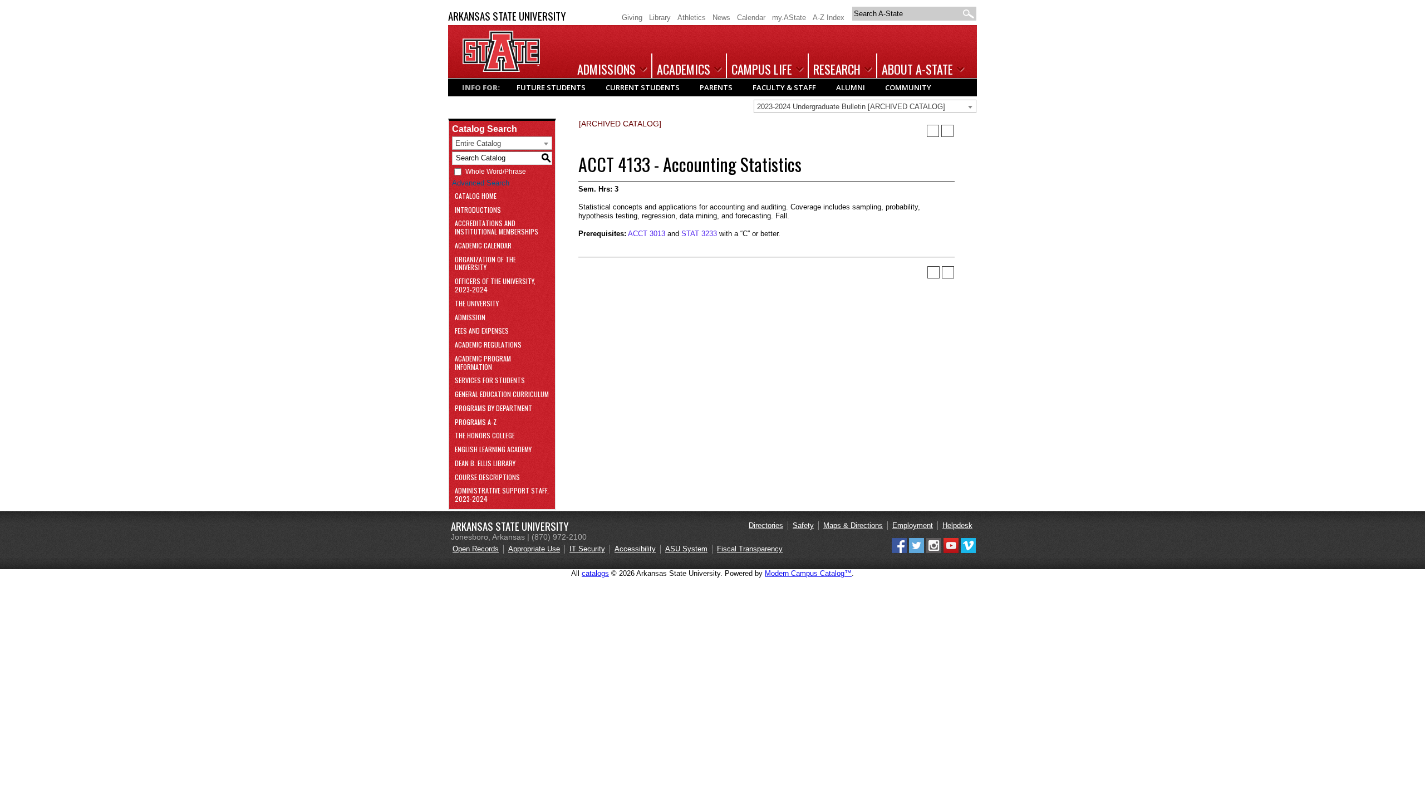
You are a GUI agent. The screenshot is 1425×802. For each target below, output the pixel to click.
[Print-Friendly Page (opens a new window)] (933, 131)
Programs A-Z (476, 422)
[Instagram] (933, 550)
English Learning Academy (493, 450)
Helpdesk (957, 525)
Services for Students (490, 380)
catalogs (595, 573)
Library (660, 17)
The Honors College (485, 436)
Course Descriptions (487, 477)
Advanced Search (480, 183)
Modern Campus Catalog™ (808, 573)
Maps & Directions (853, 525)
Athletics (691, 17)
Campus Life (761, 69)
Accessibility (635, 549)
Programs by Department (493, 408)
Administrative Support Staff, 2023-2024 (502, 495)
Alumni (850, 87)
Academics (683, 69)
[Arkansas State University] (501, 69)
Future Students (551, 87)
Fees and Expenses (482, 331)
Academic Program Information (483, 363)
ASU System (686, 549)
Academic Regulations (488, 345)
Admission (470, 318)
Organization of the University (485, 264)
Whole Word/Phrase (495, 171)
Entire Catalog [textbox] (478, 143)
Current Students (643, 87)
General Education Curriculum (502, 394)
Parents (716, 87)
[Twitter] (916, 550)
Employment (912, 525)
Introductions (478, 210)
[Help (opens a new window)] (947, 131)
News (721, 17)
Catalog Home (476, 196)
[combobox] (865, 106)
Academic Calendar (483, 246)
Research (837, 69)
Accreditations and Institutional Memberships (496, 227)
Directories (766, 525)
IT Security (587, 549)
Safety (803, 525)
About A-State (917, 69)
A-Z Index (828, 17)
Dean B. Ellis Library (485, 463)
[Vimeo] (968, 550)
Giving (632, 17)
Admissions (606, 69)
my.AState (789, 17)
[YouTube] (951, 550)
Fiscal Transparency (750, 549)
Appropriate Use (534, 549)
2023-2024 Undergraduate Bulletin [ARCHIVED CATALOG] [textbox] (851, 106)
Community (908, 87)
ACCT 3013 (646, 233)
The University (477, 304)
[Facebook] (899, 550)
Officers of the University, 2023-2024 (495, 285)
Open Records (476, 549)
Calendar (751, 17)
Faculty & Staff (784, 87)
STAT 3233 (699, 233)
